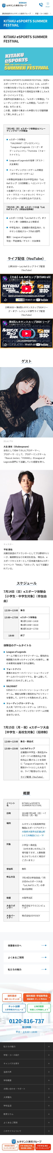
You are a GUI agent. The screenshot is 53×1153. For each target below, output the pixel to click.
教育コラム (8, 1114)
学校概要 (7, 1080)
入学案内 (7, 1097)
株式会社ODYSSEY (31, 915)
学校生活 (7, 1106)
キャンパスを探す (11, 1063)
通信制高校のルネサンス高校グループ (16, 13)
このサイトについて (12, 1131)
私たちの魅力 (14, 969)
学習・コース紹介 (41, 13)
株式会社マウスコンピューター (33, 906)
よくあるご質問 (16, 957)
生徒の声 (7, 1072)
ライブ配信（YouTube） (32, 776)
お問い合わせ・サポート (14, 1089)
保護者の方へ (14, 945)
